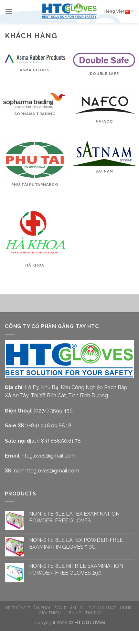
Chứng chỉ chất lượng (106, 607)
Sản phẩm (65, 607)
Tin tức (93, 612)
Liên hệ (73, 612)
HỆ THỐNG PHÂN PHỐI (27, 607)
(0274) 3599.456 (53, 411)
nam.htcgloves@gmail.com (46, 471)
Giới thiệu (50, 612)
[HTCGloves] (69, 11)
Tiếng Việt (113, 11)
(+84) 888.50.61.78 (59, 441)
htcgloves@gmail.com (48, 456)
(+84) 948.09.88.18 (49, 426)
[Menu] (9, 11)
